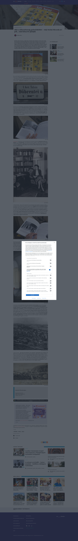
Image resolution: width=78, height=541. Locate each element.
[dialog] (39, 270)
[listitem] (39, 258)
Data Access (39, 298)
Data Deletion (34, 298)
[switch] (50, 260)
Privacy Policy (44, 298)
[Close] (54, 243)
